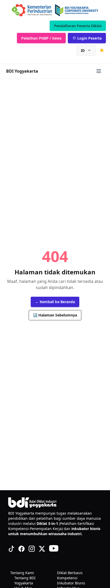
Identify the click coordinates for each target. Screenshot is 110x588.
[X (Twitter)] (42, 549)
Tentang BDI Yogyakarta (25, 580)
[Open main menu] (99, 71)
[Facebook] (21, 549)
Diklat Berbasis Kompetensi (70, 575)
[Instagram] (32, 549)
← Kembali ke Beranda (55, 301)
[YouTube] (53, 549)
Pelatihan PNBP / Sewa (41, 38)
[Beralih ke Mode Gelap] (102, 50)
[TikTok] (11, 549)
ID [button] (83, 50)
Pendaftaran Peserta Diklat (78, 25)
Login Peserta (89, 38)
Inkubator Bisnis (71, 583)
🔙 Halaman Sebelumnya (55, 315)
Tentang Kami (22, 572)
